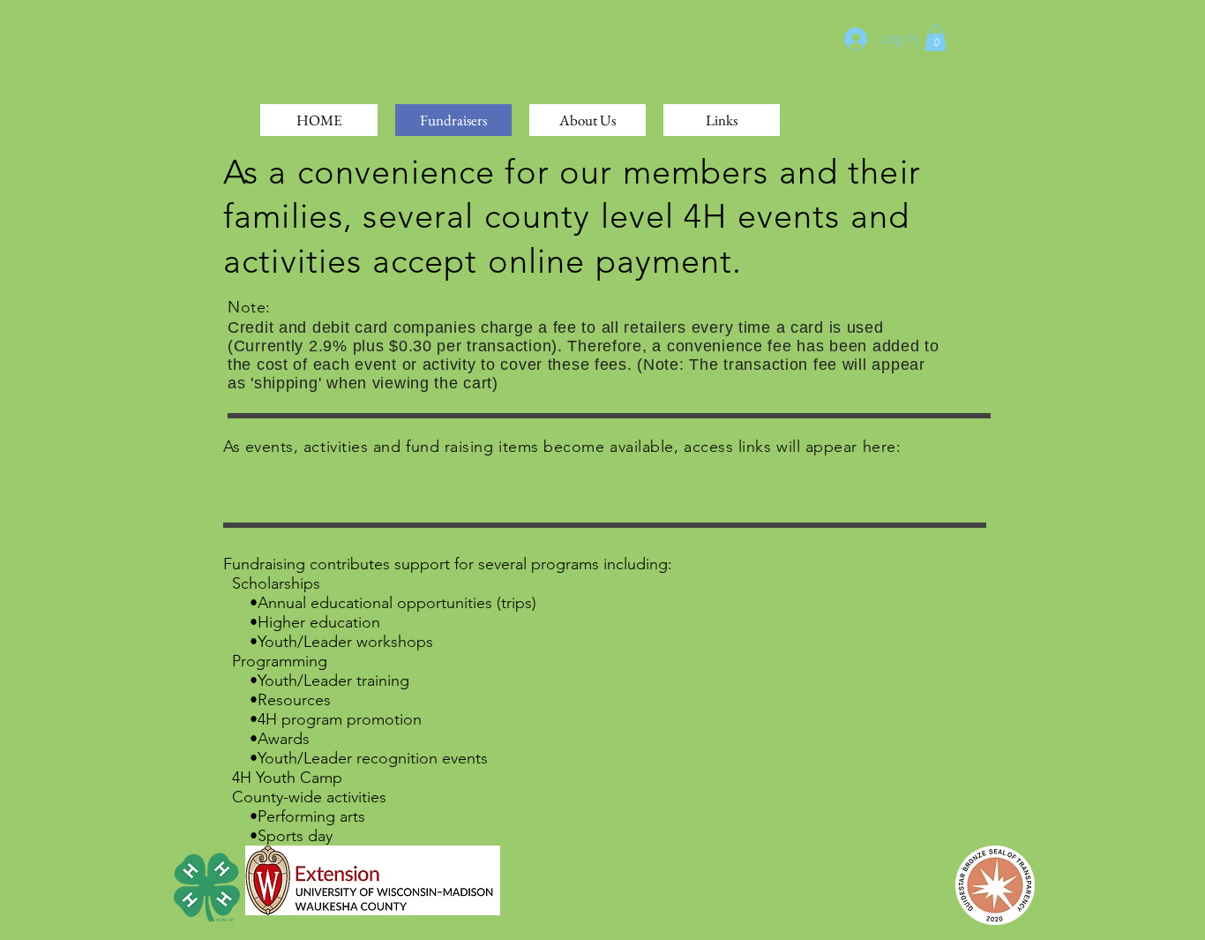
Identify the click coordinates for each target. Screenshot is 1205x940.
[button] (935, 38)
